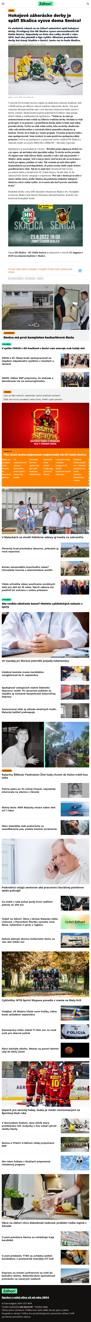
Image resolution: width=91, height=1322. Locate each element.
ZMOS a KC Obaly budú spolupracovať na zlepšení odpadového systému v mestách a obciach (28, 361)
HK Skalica (30, 278)
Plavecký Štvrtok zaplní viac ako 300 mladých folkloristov (61, 462)
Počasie (7, 392)
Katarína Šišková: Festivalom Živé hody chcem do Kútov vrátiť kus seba (45, 764)
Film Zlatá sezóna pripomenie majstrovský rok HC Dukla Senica (45, 454)
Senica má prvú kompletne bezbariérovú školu (39, 337)
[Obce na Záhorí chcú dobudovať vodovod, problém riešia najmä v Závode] (45, 1185)
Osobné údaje (41, 1294)
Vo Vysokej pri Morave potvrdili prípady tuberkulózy (35, 649)
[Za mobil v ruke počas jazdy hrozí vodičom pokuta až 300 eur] (75, 891)
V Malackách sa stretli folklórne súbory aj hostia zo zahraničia (42, 525)
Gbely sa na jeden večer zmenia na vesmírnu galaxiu (10, 462)
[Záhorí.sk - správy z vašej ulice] (45, 3)
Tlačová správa (28, 44)
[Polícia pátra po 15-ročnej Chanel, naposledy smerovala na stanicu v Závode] (75, 778)
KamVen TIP (8, 451)
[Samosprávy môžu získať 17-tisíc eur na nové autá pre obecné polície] (75, 1019)
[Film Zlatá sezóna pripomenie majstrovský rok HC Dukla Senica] (45, 425)
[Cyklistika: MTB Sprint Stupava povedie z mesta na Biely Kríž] (45, 962)
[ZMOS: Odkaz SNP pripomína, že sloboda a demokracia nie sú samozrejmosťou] (75, 379)
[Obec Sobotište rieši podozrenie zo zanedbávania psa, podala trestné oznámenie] (75, 815)
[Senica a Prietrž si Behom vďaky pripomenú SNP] (75, 1132)
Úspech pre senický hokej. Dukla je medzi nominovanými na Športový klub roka (41, 1100)
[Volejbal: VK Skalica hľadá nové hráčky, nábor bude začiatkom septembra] (75, 1001)
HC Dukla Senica (16, 278)
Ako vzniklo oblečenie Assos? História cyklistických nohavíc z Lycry (42, 593)
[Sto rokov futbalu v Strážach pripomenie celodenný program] (75, 1151)
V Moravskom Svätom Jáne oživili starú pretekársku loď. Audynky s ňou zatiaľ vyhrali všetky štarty (29, 1113)
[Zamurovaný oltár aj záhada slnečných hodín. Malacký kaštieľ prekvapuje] (75, 698)
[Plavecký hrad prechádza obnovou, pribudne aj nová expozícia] (75, 538)
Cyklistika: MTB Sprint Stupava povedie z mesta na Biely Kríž (41, 988)
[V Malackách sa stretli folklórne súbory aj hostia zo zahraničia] (45, 499)
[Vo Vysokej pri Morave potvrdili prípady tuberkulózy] (45, 623)
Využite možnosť (17, 1294)
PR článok (6, 344)
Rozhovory (7, 758)
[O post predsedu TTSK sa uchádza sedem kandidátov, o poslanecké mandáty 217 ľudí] (75, 1245)
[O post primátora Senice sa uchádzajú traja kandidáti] (75, 1226)
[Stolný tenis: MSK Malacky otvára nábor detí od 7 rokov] (75, 797)
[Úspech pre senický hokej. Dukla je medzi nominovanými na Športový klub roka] (45, 1072)
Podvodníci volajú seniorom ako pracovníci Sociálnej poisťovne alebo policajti (43, 877)
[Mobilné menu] (3, 3)
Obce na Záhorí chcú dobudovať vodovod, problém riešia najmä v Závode (44, 1212)
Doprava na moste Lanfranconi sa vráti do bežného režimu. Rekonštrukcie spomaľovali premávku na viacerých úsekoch (28, 1263)
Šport (11, 10)
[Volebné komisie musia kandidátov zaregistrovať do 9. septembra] (75, 661)
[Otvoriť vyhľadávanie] (88, 3)
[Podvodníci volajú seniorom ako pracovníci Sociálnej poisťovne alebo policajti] (45, 849)
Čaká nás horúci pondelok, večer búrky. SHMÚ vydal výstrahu (33, 399)
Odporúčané (9, 333)
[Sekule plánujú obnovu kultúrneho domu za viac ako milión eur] (75, 928)
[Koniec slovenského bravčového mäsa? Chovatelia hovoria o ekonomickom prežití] (75, 556)
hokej (40, 278)
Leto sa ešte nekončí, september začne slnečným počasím (32, 395)
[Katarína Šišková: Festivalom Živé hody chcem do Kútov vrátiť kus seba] (45, 732)
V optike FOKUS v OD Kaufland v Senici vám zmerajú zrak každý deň (43, 348)
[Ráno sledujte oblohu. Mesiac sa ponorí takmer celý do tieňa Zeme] (75, 1038)
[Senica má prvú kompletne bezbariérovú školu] (45, 307)
